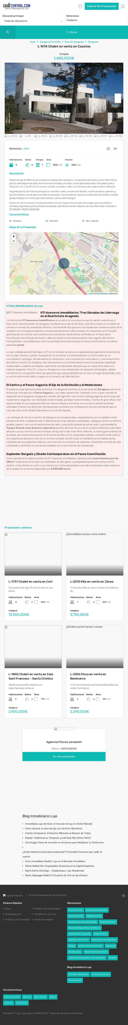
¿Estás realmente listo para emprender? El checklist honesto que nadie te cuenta (62, 854)
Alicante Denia (75, 952)
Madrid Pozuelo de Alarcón (96, 952)
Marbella (112, 958)
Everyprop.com (13, 914)
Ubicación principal (13, 16)
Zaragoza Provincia (50, 41)
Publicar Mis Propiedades (101, 6)
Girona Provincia (76, 910)
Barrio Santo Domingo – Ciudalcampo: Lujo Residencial (54, 870)
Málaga (72, 946)
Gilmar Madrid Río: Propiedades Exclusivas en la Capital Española (59, 866)
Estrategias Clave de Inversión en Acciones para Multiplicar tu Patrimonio (64, 842)
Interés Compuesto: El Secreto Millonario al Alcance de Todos (58, 833)
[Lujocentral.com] (16, 8)
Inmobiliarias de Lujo (100, 974)
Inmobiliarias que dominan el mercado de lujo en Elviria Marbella (58, 823)
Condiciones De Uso (45, 914)
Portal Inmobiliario (43, 919)
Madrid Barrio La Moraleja (79, 934)
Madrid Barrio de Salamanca (104, 940)
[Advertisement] (64, 501)
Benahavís (110, 946)
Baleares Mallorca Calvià (96, 910)
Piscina (53, 997)
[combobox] (32, 21)
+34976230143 (68, 748)
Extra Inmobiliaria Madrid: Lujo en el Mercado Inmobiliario (55, 861)
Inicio (32, 41)
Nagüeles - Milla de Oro (78, 940)
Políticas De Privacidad (17, 919)
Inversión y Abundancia (78, 974)
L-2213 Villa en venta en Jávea (91, 581)
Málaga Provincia (94, 916)
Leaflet (90, 293)
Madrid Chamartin (108, 922)
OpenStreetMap (102, 293)
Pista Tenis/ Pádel (12, 997)
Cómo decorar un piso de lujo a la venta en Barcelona (53, 828)
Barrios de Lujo (75, 980)
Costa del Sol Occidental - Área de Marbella (87, 958)
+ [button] (14, 236)
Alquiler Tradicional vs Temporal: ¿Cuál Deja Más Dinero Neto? (58, 837)
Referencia (72, 16)
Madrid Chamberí (76, 916)
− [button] (14, 241)
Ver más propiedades (64, 756)
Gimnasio (53, 221)
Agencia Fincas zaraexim (64, 742)
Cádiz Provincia (100, 934)
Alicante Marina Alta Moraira (90, 946)
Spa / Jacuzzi (92, 221)
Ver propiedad (33, 567)
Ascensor (17, 221)
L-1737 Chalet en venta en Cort (31, 581)
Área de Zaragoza (74, 41)
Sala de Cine (21, 1003)
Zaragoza (93, 41)
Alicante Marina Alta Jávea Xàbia (82, 922)
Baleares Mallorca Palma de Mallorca (84, 928)
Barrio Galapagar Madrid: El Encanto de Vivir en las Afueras (56, 875)
